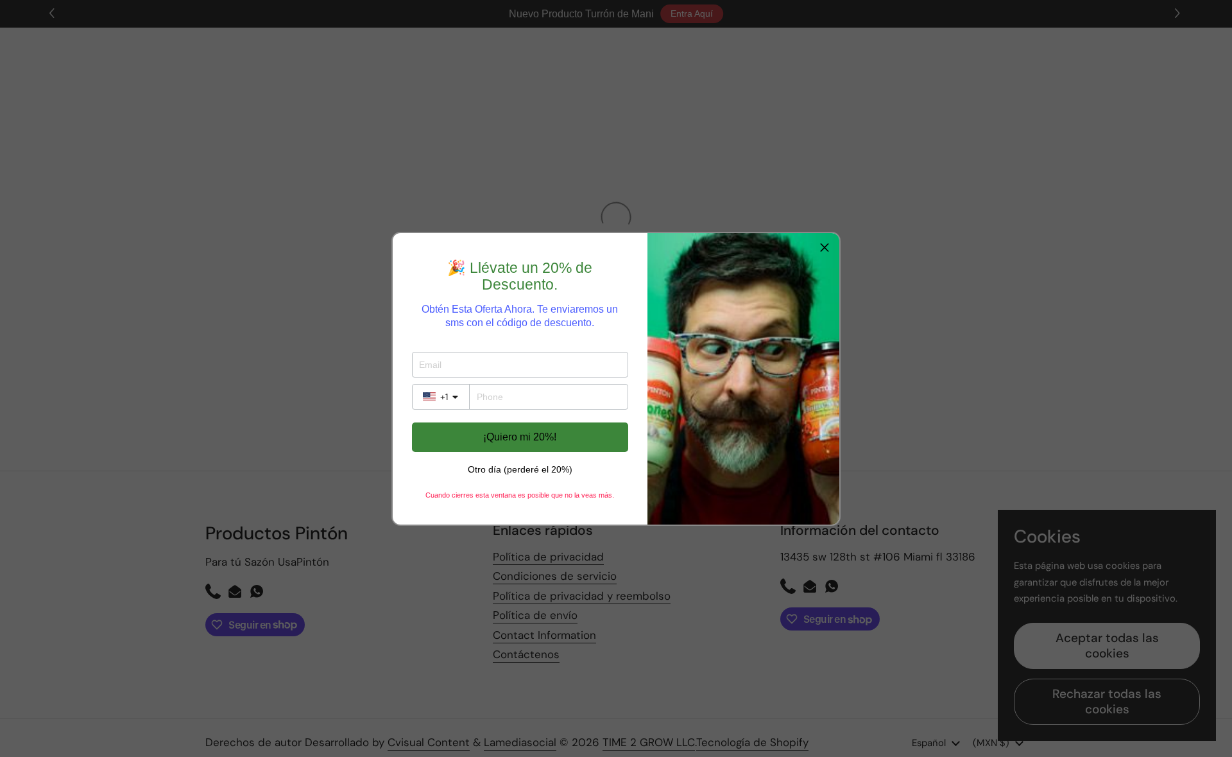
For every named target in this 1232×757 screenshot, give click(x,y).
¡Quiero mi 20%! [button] (519, 436)
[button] (824, 248)
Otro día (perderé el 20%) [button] (520, 469)
